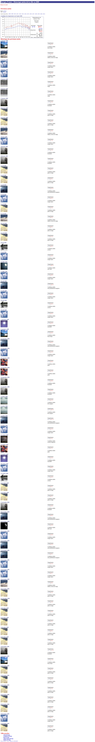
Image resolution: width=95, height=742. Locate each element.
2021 (44, 13)
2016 (31, 13)
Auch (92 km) (6, 735)
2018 (36, 13)
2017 (33, 13)
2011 (17, 13)
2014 (25, 13)
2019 (39, 13)
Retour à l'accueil (4, 4)
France (5, 10)
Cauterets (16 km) (7, 736)
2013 (23, 13)
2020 (41, 13)
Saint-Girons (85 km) (8, 738)
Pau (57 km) (6, 737)
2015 (28, 13)
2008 (10, 13)
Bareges (4, 11)
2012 (20, 13)
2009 (12, 13)
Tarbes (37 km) (7, 740)
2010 (15, 13)
